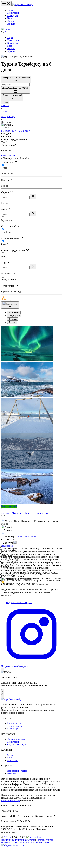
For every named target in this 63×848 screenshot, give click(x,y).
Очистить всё (8, 155)
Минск (4, 186)
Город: (5, 209)
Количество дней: (10, 238)
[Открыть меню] (6, 3)
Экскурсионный (9, 279)
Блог (9, 18)
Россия (4, 203)
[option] (34, 312)
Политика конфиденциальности (18, 840)
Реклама (11, 773)
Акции (11, 21)
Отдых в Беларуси (16, 744)
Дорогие (12, 322)
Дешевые (13, 319)
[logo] (22, 4)
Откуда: (5, 180)
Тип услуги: (8, 162)
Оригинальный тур (11, 291)
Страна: (5, 192)
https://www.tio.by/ (10, 800)
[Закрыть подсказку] (2, 669)
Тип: (4, 262)
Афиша (11, 23)
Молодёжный (8, 273)
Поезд (4, 256)
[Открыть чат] (2, 692)
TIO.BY (7, 837)
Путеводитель (14, 723)
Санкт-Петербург (10, 226)
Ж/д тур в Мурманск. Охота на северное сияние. (26, 513)
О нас (10, 755)
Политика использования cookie (32, 842)
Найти (5, 102)
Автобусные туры (16, 739)
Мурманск (6, 220)
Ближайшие (14, 312)
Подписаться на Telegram (19, 602)
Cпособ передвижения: (13, 250)
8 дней (4, 244)
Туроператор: (8, 286)
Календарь (12, 15)
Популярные (14, 316)
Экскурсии (13, 12)
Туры (10, 10)
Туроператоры (14, 726)
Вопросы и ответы (17, 770)
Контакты (12, 760)
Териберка (6, 232)
